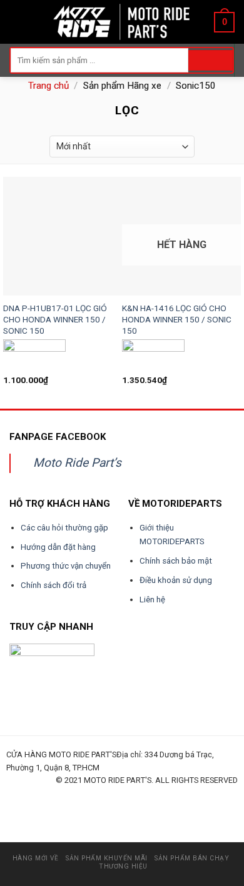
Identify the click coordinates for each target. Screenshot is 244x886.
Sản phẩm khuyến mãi (107, 858)
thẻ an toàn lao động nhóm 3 (154, 807)
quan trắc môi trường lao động (185, 794)
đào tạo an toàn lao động (76, 794)
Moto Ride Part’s (77, 462)
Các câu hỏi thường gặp (64, 527)
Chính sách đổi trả (53, 585)
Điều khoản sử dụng (176, 580)
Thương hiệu (123, 866)
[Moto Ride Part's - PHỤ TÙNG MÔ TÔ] (122, 22)
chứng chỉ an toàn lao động (105, 807)
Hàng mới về (36, 858)
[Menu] (16, 21)
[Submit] (210, 60)
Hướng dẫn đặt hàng (58, 547)
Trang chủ (48, 85)
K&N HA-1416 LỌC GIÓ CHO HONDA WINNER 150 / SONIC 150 (176, 319)
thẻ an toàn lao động (63, 807)
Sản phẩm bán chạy (192, 858)
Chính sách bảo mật (176, 560)
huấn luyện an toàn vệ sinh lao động (129, 794)
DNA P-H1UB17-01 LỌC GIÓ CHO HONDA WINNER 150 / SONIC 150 (55, 319)
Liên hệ (152, 599)
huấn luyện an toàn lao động (29, 794)
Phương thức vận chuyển (66, 565)
